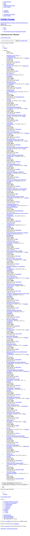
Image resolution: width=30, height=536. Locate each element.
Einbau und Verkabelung (12, 206)
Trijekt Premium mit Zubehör (13, 412)
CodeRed (10, 165)
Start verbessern (10, 73)
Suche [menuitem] (4, 29)
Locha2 (10, 74)
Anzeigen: (4, 483)
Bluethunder (11, 225)
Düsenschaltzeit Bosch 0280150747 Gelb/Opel (17, 232)
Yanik (9, 148)
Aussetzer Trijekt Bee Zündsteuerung (15, 155)
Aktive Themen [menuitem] (7, 15)
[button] (5, 48)
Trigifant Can (9, 454)
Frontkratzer (11, 124)
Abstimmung (9, 76)
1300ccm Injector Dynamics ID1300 (14, 463)
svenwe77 (10, 133)
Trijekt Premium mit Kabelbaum (13, 107)
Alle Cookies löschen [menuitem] (8, 517)
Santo (9, 100)
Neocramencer (11, 455)
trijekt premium (9, 420)
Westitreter (10, 140)
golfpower (10, 108)
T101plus (8, 99)
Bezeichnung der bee (11, 344)
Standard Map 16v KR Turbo (13, 397)
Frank (9, 437)
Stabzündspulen (10, 64)
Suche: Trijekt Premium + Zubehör (14, 250)
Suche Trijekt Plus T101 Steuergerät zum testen (17, 147)
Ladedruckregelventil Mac (12, 241)
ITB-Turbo (10, 252)
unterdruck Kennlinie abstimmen (13, 310)
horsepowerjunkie (12, 464)
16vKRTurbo (11, 398)
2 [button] (3, 46)
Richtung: (19, 484)
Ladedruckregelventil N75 (12, 204)
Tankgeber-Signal (10, 223)
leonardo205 (11, 84)
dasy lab (8, 428)
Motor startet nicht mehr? (12, 336)
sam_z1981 (11, 285)
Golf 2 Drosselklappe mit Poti (13, 164)
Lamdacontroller (10, 90)
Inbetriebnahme (10, 235)
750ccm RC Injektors (11, 472)
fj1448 (9, 414)
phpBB (8, 521)
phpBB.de (16, 523)
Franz (9, 65)
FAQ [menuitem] (4, 27)
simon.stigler (11, 278)
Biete (7, 93)
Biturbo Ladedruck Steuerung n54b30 (15, 196)
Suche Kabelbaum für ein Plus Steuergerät (16, 362)
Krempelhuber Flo (12, 91)
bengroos (10, 311)
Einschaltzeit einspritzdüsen (12, 445)
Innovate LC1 (9, 328)
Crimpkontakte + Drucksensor (13, 388)
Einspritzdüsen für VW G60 (12, 379)
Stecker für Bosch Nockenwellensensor (15, 436)
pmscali (10, 243)
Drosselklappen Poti (11, 82)
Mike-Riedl (11, 363)
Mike (9, 190)
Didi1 (9, 116)
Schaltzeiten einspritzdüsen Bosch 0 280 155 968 (17, 293)
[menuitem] (7, 1)
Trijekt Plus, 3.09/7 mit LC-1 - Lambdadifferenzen (13, 56)
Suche (27, 84)
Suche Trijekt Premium (11, 276)
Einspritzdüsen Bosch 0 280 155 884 (14, 139)
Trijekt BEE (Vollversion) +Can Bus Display (16, 188)
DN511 (10, 371)
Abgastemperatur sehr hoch (12, 302)
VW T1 (10, 337)
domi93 (10, 421)
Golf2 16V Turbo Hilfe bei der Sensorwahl (16, 179)
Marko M (10, 58)
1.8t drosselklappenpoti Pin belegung (14, 370)
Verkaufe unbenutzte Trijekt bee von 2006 (16, 115)
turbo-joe (10, 429)
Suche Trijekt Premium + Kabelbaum (15, 172)
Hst (9, 406)
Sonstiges (27, 58)
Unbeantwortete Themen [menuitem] (9, 14)
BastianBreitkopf (12, 205)
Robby (10, 173)
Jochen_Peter (11, 329)
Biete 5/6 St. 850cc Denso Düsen (14, 258)
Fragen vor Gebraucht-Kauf (12, 131)
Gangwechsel (9, 122)
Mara (9, 234)
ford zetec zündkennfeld (11, 319)
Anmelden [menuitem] (5, 10)
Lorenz (10, 294)
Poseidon (10, 197)
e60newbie (10, 156)
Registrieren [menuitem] (6, 12)
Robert (10, 345)
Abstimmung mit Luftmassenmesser (14, 284)
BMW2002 (11, 216)
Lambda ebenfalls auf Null (12, 404)
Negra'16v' (10, 380)
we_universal (6, 526)
